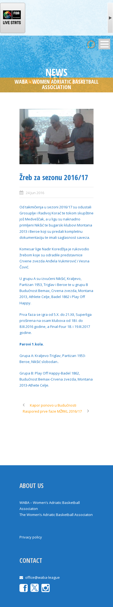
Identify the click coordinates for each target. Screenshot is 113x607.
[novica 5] (56, 136)
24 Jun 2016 (35, 192)
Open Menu (104, 44)
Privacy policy (30, 537)
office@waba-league (42, 577)
